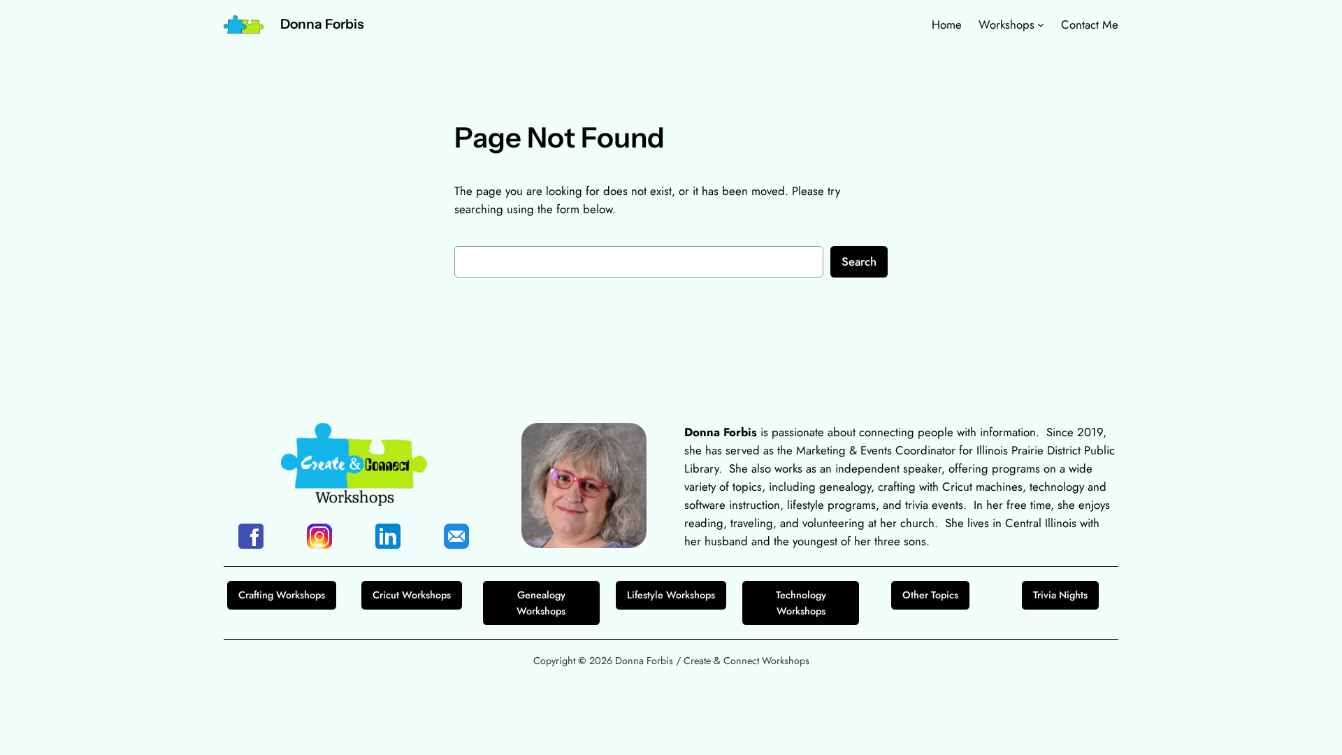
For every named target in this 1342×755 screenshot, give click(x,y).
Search (859, 261)
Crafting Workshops (281, 595)
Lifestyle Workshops (671, 595)
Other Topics (930, 595)
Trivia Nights (1060, 595)
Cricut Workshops (412, 595)
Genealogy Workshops (541, 602)
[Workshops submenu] (1040, 24)
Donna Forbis (321, 23)
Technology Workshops (801, 602)
